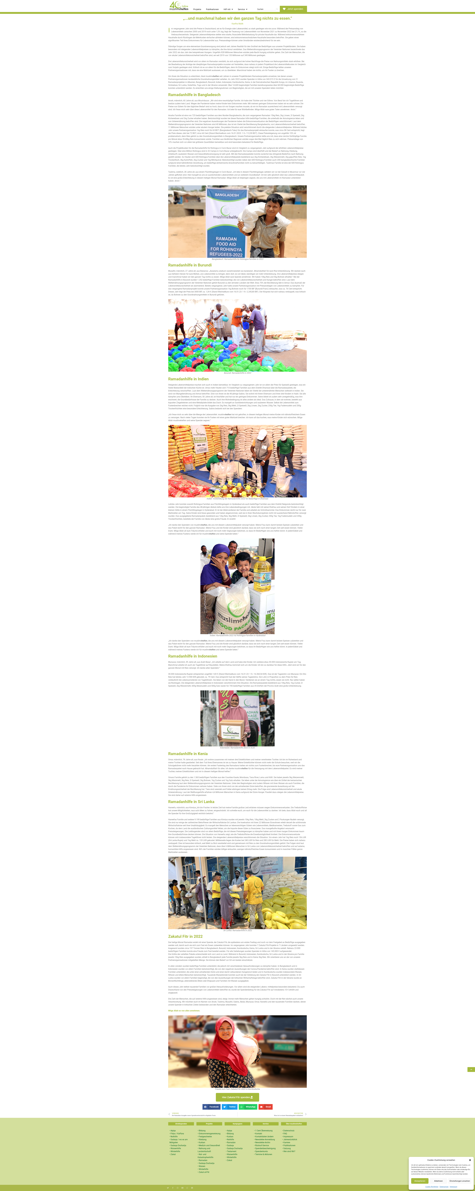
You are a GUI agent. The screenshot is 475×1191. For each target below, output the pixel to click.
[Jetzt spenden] (284, 9)
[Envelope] (192, 1188)
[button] (470, 1160)
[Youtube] (182, 1188)
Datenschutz (444, 1187)
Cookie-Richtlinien (431, 1187)
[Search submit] (277, 9)
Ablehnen (438, 1181)
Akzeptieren (419, 1181)
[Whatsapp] (187, 1188)
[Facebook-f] (173, 1188)
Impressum (453, 1187)
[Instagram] (177, 1188)
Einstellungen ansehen (460, 1181)
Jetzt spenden (295, 8)
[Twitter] (168, 1188)
